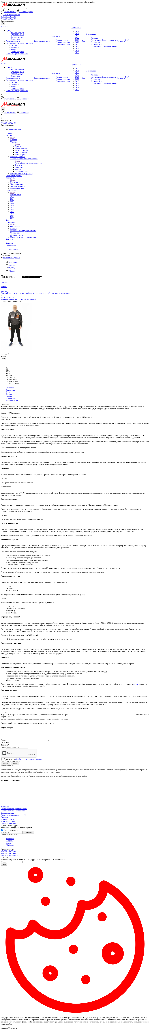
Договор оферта (7, 813)
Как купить (14, 182)
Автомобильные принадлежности (28, 163)
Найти (4, 864)
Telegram (11, 265)
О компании (15, 226)
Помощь (4, 817)
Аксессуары (31, 299)
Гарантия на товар (8, 823)
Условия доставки (8, 821)
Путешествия (15, 195)
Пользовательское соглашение (13, 811)
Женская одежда (7, 299)
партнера (136, 684)
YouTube (11, 268)
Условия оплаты (7, 819)
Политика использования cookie (14, 815)
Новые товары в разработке (60, 293)
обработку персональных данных (28, 759)
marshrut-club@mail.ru (11, 258)
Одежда (18, 146)
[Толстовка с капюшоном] (16, 349)
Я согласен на (23, 759)
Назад (12, 138)
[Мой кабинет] (2, 96)
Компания (5, 807)
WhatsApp (12, 271)
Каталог (13, 140)
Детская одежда (20, 299)
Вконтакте (12, 262)
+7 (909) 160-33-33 (8, 17)
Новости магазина (10, 830)
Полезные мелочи (14, 293)
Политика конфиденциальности (14, 809)
